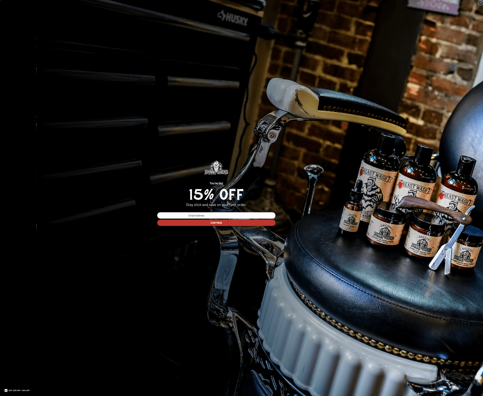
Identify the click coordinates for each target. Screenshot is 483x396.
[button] (17, 390)
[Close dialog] (480, 3)
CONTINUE (216, 222)
